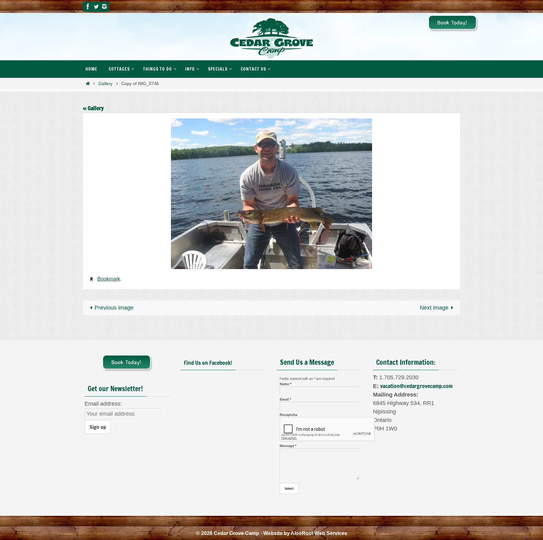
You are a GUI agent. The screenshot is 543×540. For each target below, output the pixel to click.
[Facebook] (88, 6)
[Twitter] (96, 6)
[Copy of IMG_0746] (271, 193)
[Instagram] (104, 6)
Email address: (103, 404)
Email (285, 399)
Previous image (114, 308)
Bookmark (108, 279)
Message (288, 446)
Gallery (105, 83)
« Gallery (93, 108)
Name (285, 384)
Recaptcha (288, 415)
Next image (434, 308)
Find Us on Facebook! (208, 363)
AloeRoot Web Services (319, 533)
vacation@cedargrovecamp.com (416, 386)
